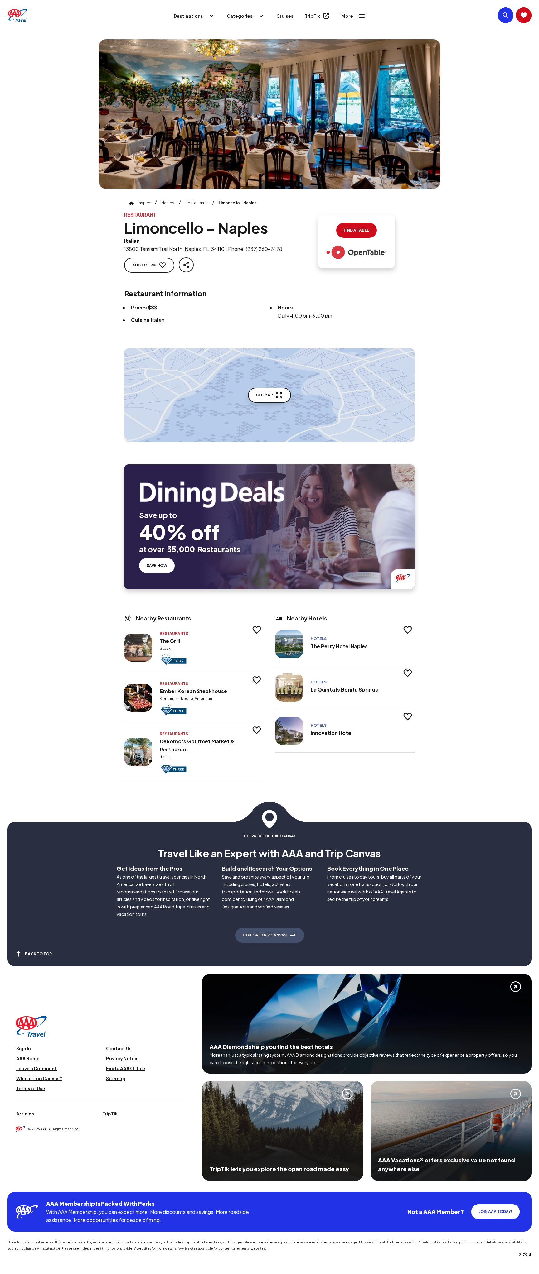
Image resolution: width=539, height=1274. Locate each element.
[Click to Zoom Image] (269, 114)
